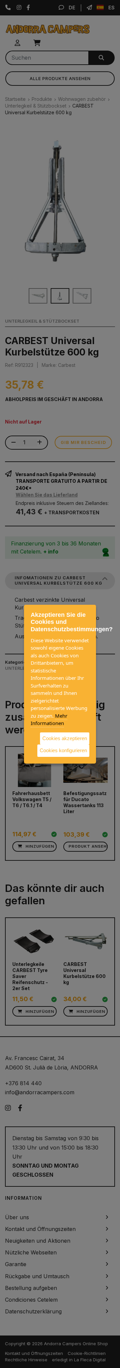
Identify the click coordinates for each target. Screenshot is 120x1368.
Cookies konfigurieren (63, 750)
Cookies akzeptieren (64, 738)
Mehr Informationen (49, 719)
